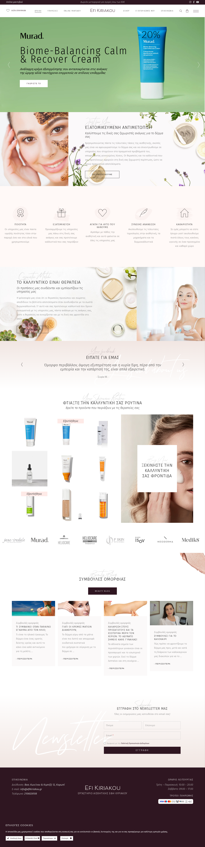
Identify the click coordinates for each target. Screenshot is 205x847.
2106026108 (30, 793)
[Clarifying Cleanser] (29, 432)
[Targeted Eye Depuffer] (102, 468)
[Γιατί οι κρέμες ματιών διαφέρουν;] (79, 608)
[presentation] (22, 364)
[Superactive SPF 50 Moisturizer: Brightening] (66, 468)
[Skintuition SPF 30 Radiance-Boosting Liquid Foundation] (66, 505)
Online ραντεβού (14, 2)
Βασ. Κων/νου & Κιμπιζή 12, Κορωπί (45, 784)
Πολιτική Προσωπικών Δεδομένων (135, 743)
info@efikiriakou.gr (31, 789)
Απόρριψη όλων (31, 838)
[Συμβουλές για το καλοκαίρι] (171, 613)
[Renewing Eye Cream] (29, 505)
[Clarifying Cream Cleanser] (66, 432)
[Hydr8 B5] (29, 468)
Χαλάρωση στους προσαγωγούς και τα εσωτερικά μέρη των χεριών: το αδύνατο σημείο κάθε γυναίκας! (122, 633)
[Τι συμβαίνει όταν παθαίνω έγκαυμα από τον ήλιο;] (33, 608)
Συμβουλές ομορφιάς (27, 623)
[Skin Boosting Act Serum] (102, 432)
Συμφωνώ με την (128, 743)
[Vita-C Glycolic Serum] (102, 505)
